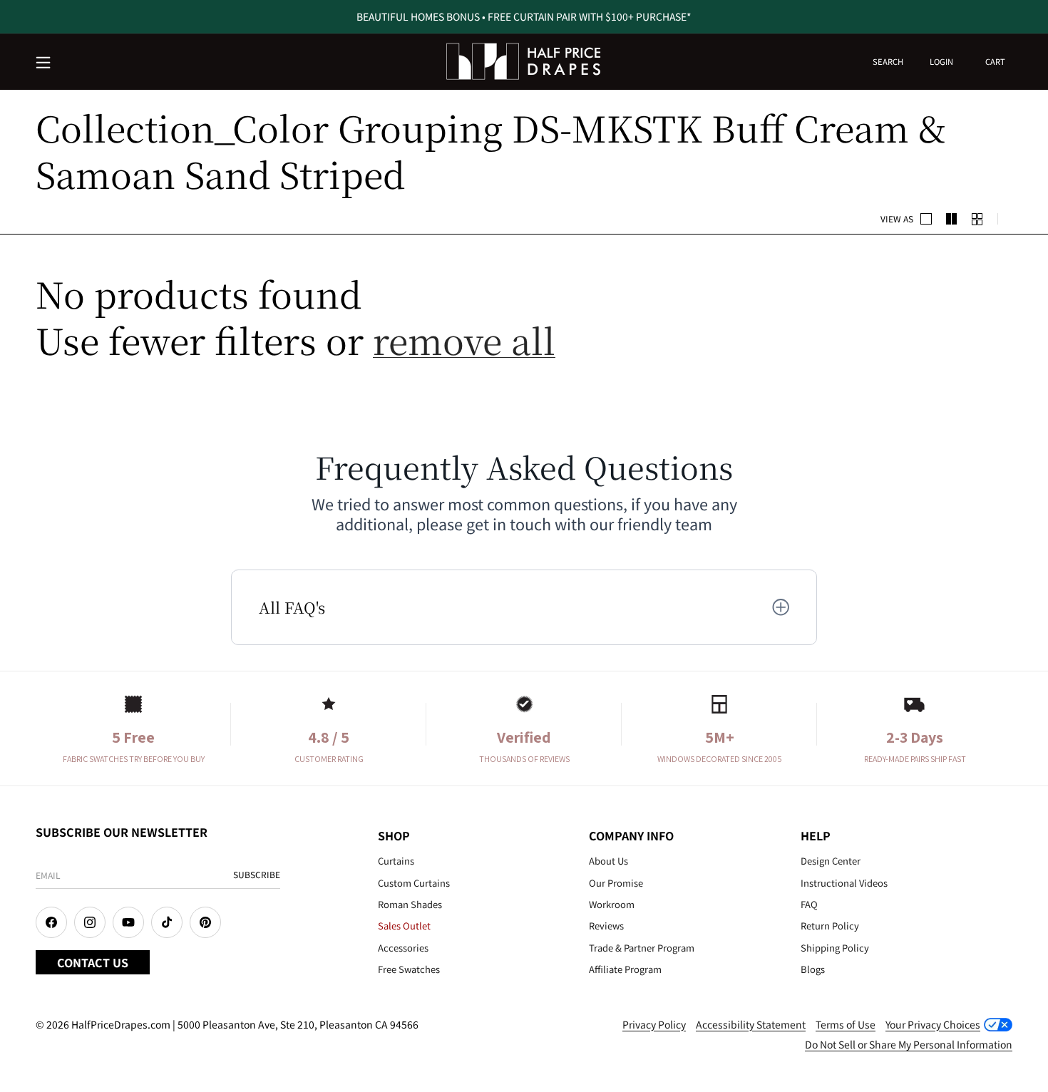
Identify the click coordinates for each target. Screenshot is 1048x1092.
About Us (608, 860)
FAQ (809, 904)
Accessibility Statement (751, 1024)
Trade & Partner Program (641, 947)
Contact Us (92, 962)
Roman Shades (410, 904)
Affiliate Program (625, 969)
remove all (464, 339)
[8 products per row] (977, 219)
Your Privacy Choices (932, 1024)
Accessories (403, 947)
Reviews (606, 925)
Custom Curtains (414, 883)
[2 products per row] (926, 219)
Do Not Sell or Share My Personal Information (908, 1044)
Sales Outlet (404, 925)
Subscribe (256, 874)
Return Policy (830, 925)
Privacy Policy (654, 1024)
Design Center (831, 860)
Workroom (612, 904)
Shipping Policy (835, 947)
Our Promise (616, 883)
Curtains (396, 860)
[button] (44, 63)
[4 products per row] (951, 219)
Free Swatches (409, 969)
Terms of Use (845, 1024)
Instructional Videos (844, 883)
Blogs (813, 969)
